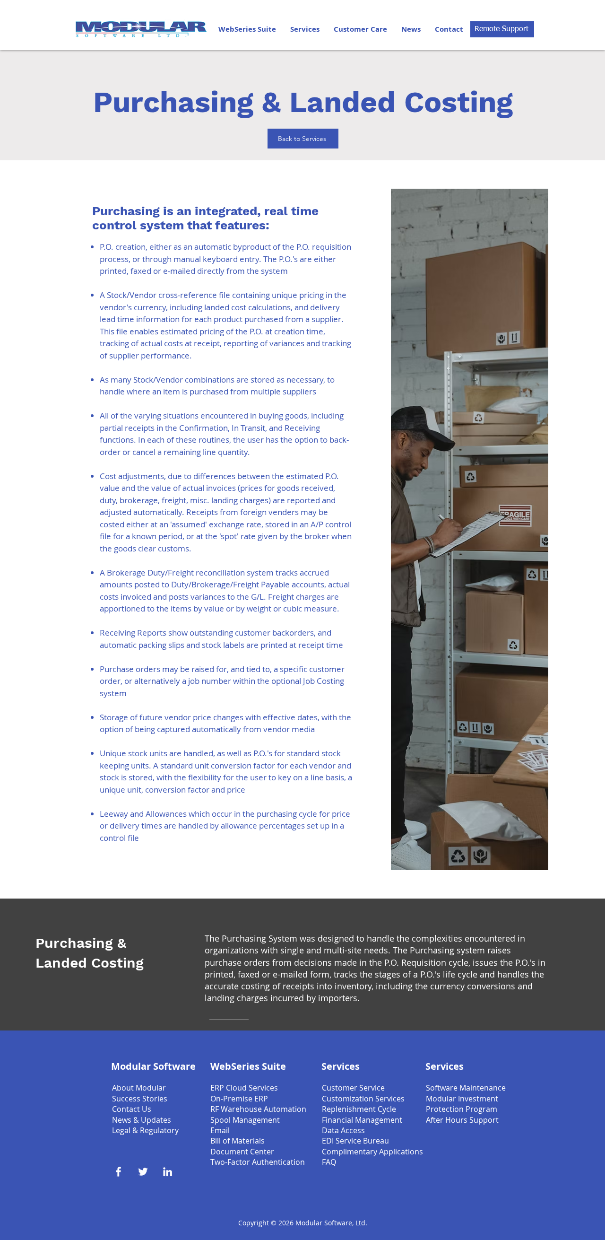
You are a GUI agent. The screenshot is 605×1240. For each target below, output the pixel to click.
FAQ (329, 1162)
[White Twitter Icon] (143, 1171)
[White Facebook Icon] (118, 1171)
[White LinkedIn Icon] (167, 1171)
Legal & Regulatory (145, 1130)
